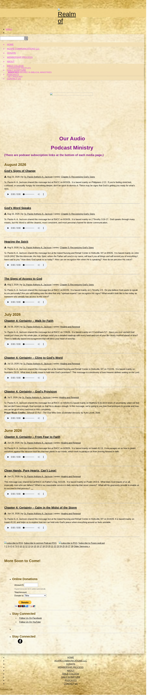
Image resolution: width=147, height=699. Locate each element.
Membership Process (20, 57)
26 (66, 546)
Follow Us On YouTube (30, 622)
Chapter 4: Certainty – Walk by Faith (28, 320)
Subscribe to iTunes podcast (91, 543)
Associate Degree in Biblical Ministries (30, 72)
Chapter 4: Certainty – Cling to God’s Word (33, 357)
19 (46, 546)
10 (21, 546)
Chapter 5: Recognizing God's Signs (78, 177)
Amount (18, 585)
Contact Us (14, 78)
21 (52, 546)
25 (63, 546)
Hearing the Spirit (16, 241)
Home (10, 44)
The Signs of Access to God (23, 278)
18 (43, 546)
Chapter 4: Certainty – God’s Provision (30, 391)
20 (49, 546)
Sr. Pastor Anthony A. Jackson (38, 177)
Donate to (18, 595)
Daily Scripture (16, 70)
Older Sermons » (82, 546)
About (10, 61)
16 (38, 546)
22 (55, 546)
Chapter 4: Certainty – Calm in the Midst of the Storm (40, 507)
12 (26, 546)
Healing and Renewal (70, 326)
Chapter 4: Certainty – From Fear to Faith (32, 436)
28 (72, 546)
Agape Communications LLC (23, 48)
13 (29, 546)
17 (41, 546)
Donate (11, 53)
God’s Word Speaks (17, 208)
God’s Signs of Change (20, 170)
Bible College (15, 66)
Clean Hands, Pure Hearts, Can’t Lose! (30, 470)
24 (61, 546)
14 (32, 546)
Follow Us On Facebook (30, 618)
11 (24, 546)
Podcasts (13, 74)
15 (35, 546)
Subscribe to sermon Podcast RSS (40, 543)
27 (69, 546)
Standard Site (6, 689)
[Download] (5, 177)
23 (58, 546)
